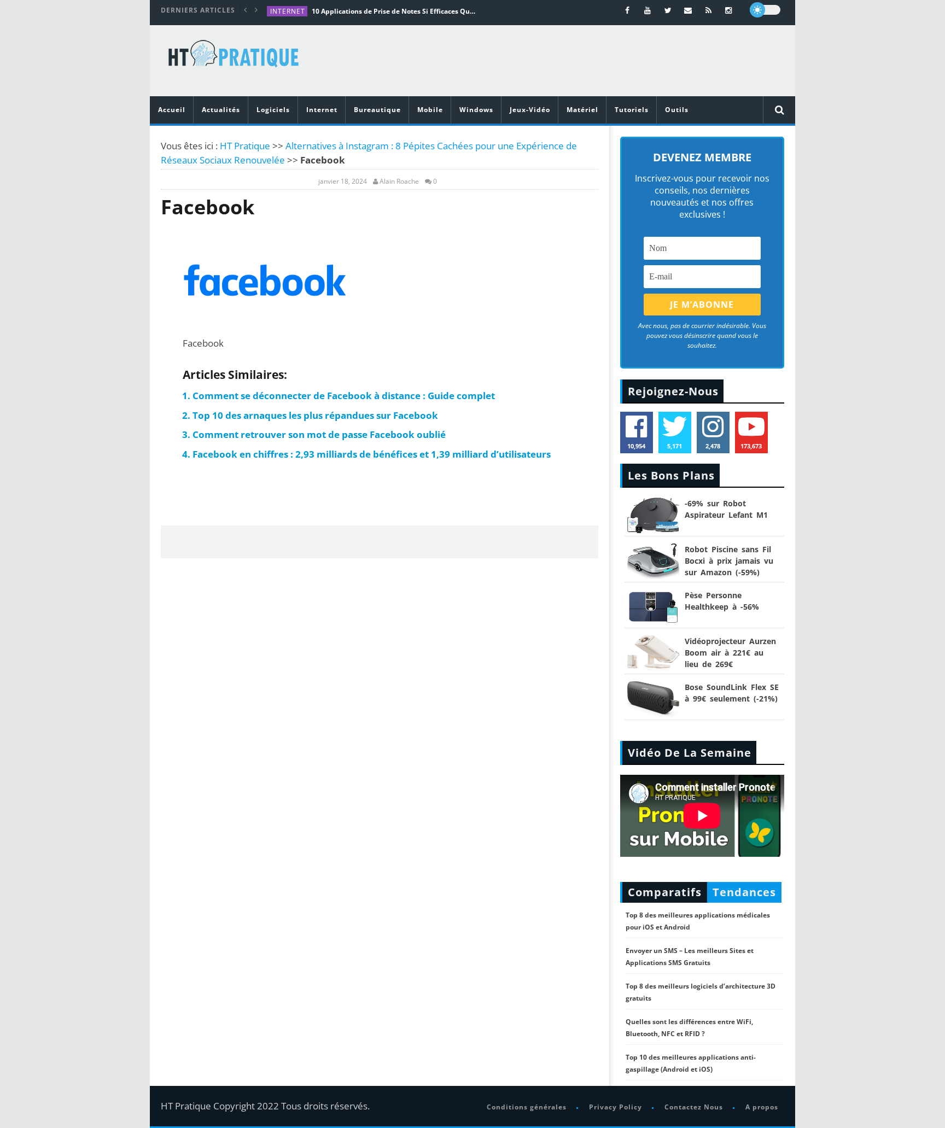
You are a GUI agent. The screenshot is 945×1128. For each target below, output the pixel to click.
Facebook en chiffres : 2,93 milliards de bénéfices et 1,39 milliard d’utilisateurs (371, 454)
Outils (677, 109)
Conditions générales (527, 1107)
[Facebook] (627, 10)
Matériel (582, 109)
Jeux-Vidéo (530, 109)
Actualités (221, 109)
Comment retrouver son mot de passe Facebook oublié (319, 434)
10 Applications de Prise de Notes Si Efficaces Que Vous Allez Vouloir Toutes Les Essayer (394, 11)
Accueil (171, 109)
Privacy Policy (615, 1107)
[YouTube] (648, 10)
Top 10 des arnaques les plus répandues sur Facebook (315, 415)
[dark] (765, 10)
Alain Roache (399, 181)
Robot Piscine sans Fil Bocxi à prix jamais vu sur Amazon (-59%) (729, 560)
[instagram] (729, 10)
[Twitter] (668, 10)
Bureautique (377, 109)
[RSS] (708, 10)
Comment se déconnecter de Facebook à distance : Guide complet (343, 395)
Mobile (430, 109)
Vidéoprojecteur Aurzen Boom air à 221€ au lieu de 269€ (730, 652)
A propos (761, 1107)
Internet (287, 11)
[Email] (688, 10)
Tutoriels (632, 109)
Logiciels (273, 109)
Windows (476, 109)
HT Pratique (245, 145)
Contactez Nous (693, 1107)
